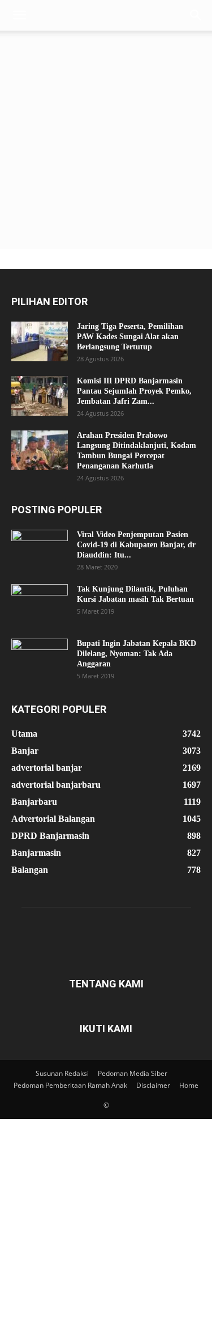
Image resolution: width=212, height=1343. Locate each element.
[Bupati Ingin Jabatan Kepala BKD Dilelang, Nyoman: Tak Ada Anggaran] (39, 658)
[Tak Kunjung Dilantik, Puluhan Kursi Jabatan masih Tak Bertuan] (39, 604)
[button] (19, 15)
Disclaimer (153, 1085)
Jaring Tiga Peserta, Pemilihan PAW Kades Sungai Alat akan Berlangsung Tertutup (130, 336)
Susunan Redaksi (62, 1073)
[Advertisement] (106, 142)
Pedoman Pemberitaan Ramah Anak (70, 1085)
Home (188, 1085)
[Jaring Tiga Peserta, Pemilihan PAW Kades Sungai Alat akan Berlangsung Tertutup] (39, 341)
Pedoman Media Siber (132, 1073)
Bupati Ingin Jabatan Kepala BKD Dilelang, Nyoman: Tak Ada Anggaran (136, 653)
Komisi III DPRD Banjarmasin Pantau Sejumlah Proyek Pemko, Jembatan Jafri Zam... (134, 391)
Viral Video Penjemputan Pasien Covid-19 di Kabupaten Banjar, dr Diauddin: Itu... (136, 544)
